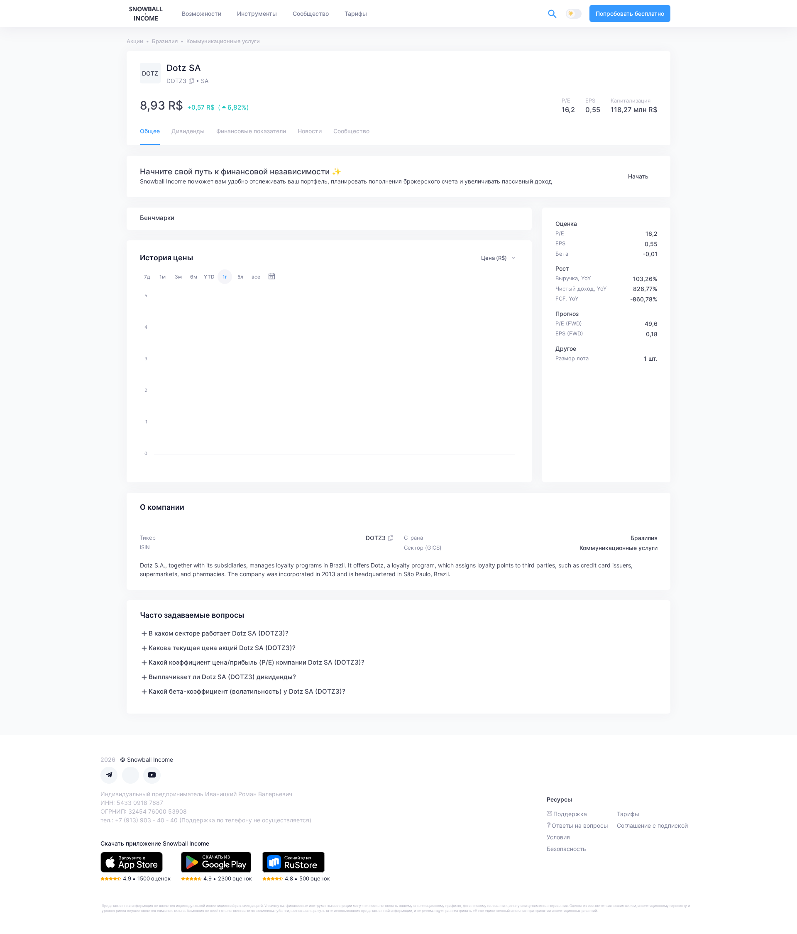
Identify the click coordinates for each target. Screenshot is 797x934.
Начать (638, 176)
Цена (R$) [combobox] (494, 257)
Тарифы (628, 813)
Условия (558, 837)
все (256, 277)
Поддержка (570, 813)
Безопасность (566, 848)
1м (162, 277)
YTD (209, 277)
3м (178, 277)
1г (224, 277)
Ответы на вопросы (580, 825)
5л (240, 277)
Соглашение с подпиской (652, 825)
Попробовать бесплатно (630, 13)
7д (147, 277)
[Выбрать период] (271, 276)
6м (193, 277)
